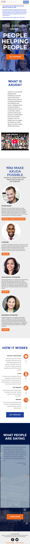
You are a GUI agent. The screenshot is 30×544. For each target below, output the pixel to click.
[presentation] (1, 475)
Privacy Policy (10, 542)
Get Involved (15, 415)
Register (5, 254)
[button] (13, 505)
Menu (26, 2)
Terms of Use (19, 542)
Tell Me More (15, 57)
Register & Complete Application (13, 219)
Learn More (15, 517)
